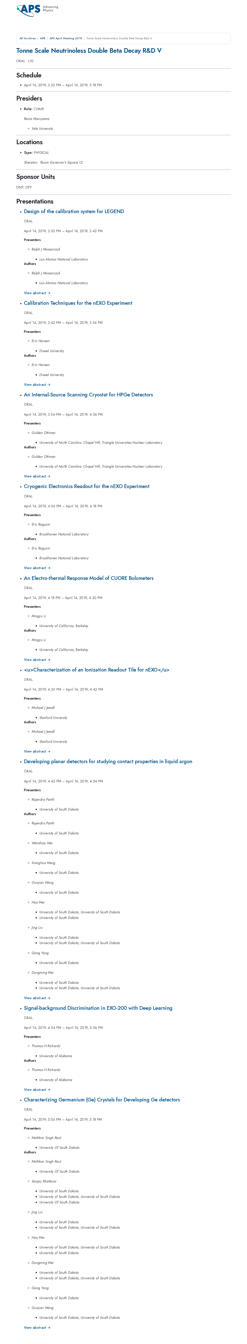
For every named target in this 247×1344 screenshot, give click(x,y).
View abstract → (37, 293)
